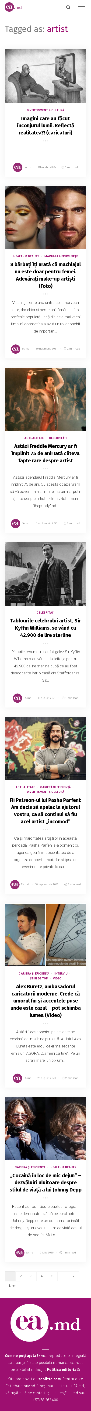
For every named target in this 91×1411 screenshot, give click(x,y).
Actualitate (34, 438)
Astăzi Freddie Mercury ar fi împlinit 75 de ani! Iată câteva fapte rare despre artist (46, 453)
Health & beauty (26, 256)
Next (12, 1286)
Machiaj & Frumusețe (61, 256)
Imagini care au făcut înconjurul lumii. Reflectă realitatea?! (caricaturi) (45, 125)
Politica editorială (63, 1369)
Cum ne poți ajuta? (21, 1355)
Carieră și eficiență (55, 787)
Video (57, 978)
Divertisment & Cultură (45, 110)
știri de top (39, 978)
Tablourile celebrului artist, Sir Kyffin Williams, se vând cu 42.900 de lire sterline (45, 628)
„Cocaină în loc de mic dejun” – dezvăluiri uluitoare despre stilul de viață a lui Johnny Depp (46, 1182)
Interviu (60, 973)
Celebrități (58, 438)
